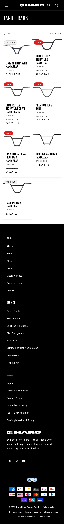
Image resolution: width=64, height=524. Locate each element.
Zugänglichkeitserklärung (21, 420)
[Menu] (6, 5)
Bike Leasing (14, 318)
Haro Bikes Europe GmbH (28, 507)
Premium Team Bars (44, 107)
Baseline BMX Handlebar (13, 204)
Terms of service (33, 512)
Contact (11, 290)
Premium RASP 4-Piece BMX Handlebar (16, 157)
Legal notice (44, 517)
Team (9, 268)
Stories (10, 261)
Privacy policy (15, 512)
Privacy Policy (14, 398)
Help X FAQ (13, 362)
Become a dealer (16, 283)
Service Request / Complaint (22, 348)
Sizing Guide (13, 311)
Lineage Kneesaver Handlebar (16, 65)
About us (12, 246)
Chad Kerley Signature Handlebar (43, 59)
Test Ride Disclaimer (18, 412)
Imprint (11, 383)
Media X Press (14, 275)
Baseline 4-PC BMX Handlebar (46, 155)
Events (10, 253)
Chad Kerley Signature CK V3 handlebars (15, 109)
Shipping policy (51, 512)
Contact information (26, 517)
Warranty (12, 340)
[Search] (49, 5)
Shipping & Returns (17, 326)
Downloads (13, 355)
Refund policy (49, 507)
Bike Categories (15, 333)
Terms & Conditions (17, 390)
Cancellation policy (17, 405)
